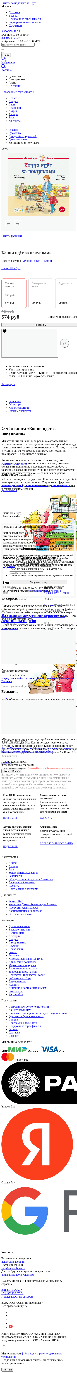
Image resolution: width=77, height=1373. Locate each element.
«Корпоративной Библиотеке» (59, 768)
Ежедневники (17, 981)
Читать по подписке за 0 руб (18, 3)
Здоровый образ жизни (23, 971)
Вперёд (16, 771)
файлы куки (28, 1353)
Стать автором (24, 1296)
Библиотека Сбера (20, 978)
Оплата (13, 1029)
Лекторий (15, 85)
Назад (6, 771)
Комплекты (16, 991)
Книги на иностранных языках (28, 987)
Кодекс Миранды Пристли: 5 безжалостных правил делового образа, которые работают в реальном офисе (36, 750)
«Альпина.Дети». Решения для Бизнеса (33, 904)
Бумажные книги (19, 926)
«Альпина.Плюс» (34, 768)
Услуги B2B (16, 901)
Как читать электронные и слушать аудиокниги (38, 1013)
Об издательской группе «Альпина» (31, 879)
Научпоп (14, 945)
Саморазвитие (17, 942)
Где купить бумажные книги (26, 1016)
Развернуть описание (14, 463)
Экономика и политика (23, 968)
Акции (13, 111)
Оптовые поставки (20, 914)
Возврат (13, 15)
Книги (13, 862)
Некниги (14, 984)
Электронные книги (21, 929)
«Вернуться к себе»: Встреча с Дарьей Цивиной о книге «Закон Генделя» (37, 680)
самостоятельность (36, 485)
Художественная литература (26, 958)
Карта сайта (16, 994)
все (9, 628)
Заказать (46, 818)
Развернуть (8, 384)
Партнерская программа (23, 888)
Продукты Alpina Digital (23, 907)
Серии (12, 104)
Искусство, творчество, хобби (27, 974)
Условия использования (23, 872)
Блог (11, 117)
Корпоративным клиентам (25, 22)
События (14, 98)
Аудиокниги (16, 932)
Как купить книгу (20, 1009)
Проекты (14, 885)
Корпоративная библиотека (25, 910)
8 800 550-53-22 (10, 31)
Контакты (15, 120)
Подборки (15, 107)
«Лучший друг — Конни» (37, 260)
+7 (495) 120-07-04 (12, 1293)
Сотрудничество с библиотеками (29, 1006)
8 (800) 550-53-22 (11, 1290)
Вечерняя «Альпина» (22, 882)
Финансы (14, 955)
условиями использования (44, 590)
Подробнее (10, 818)
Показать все (65, 604)
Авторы (13, 114)
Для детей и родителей (23, 961)
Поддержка (15, 25)
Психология (16, 948)
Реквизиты (15, 875)
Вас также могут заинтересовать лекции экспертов (33, 618)
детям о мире (9, 490)
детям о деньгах (59, 485)
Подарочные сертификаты (25, 18)
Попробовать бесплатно (56, 843)
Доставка (14, 12)
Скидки (13, 101)
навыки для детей (12, 485)
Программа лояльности (23, 1022)
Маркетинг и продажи (22, 965)
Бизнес (13, 952)
